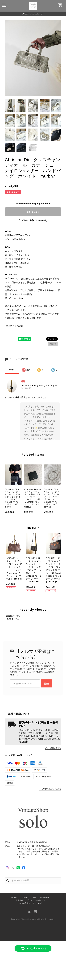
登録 (46, 683)
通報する (52, 344)
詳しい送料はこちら (53, 748)
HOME (14, 897)
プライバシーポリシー (36, 900)
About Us (25, 897)
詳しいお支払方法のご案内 (50, 789)
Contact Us (45, 897)
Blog (34, 897)
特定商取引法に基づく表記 (31, 903)
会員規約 (19, 900)
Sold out (33, 211)
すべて (12, 370)
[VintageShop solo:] (33, 819)
